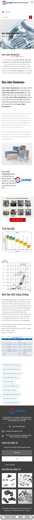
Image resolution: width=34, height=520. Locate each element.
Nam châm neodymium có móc (12, 373)
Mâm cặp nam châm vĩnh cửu (11, 365)
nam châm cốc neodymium (11, 402)
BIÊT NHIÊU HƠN (18, 220)
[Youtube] (27, 464)
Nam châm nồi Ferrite (9, 390)
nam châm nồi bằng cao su (11, 386)
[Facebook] (17, 464)
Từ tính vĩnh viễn (8, 381)
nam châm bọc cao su (9, 398)
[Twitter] (24, 464)
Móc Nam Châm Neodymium (11, 394)
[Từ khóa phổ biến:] (30, 17)
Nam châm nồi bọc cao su (10, 377)
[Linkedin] (21, 464)
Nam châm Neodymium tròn (11, 369)
